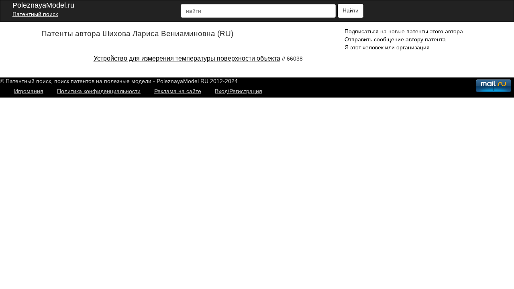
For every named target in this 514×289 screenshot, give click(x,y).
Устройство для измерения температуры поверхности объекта (187, 58)
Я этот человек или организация (387, 47)
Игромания (28, 91)
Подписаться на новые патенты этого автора (404, 31)
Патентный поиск (35, 14)
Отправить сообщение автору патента (395, 39)
